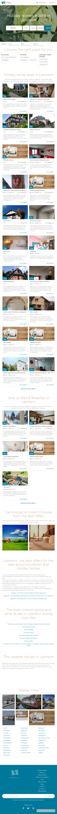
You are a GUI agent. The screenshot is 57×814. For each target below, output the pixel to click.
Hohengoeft (7, 743)
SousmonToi (6, 487)
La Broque (6, 735)
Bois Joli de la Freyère (9, 426)
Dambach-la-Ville (44, 738)
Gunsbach (6, 730)
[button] (23, 808)
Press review (42, 782)
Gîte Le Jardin (34, 312)
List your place (42, 770)
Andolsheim (42, 735)
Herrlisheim (7, 738)
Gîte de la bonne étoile (36, 456)
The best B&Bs (28, 630)
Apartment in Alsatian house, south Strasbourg (16, 190)
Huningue (24, 743)
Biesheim (41, 728)
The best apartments (28, 627)
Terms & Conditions (42, 777)
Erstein (5, 745)
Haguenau (24, 730)
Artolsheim (6, 755)
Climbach (24, 735)
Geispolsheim (25, 748)
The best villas (28, 641)
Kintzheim (6, 748)
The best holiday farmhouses (28, 638)
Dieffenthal (41, 740)
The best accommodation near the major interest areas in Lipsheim (28, 624)
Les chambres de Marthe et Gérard (39, 160)
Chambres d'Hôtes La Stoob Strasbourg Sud (42, 426)
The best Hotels (29, 632)
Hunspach (41, 750)
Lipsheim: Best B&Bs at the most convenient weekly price (28, 598)
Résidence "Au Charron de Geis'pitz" (40, 99)
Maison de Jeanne (35, 129)
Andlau (40, 753)
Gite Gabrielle (7, 342)
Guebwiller (24, 728)
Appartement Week (35, 342)
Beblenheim (7, 750)
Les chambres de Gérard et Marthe (39, 281)
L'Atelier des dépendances (37, 190)
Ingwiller (41, 743)
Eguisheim (24, 750)
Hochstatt (24, 740)
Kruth (5, 728)
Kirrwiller (23, 733)
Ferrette (5, 733)
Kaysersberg (25, 745)
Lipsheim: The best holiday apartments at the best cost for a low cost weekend (28, 596)
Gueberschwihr (26, 753)
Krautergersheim (43, 748)
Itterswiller (41, 730)
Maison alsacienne (8, 281)
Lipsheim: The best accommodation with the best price (28, 593)
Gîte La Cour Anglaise (9, 99)
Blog (42, 784)
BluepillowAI (42, 791)
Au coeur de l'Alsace (35, 220)
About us (42, 772)
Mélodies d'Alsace (8, 160)
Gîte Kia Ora (6, 220)
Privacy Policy (42, 775)
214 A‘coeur (6, 251)
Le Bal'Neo (33, 251)
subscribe (50, 796)
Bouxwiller (41, 745)
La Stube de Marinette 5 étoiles (12, 129)
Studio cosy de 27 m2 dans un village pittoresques (17, 312)
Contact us (42, 789)
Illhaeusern (6, 753)
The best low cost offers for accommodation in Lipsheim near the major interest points (28, 644)
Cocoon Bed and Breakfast (10, 456)
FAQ (42, 779)
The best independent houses (28, 635)
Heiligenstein (25, 738)
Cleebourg (41, 733)
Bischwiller (6, 740)
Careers (42, 786)
